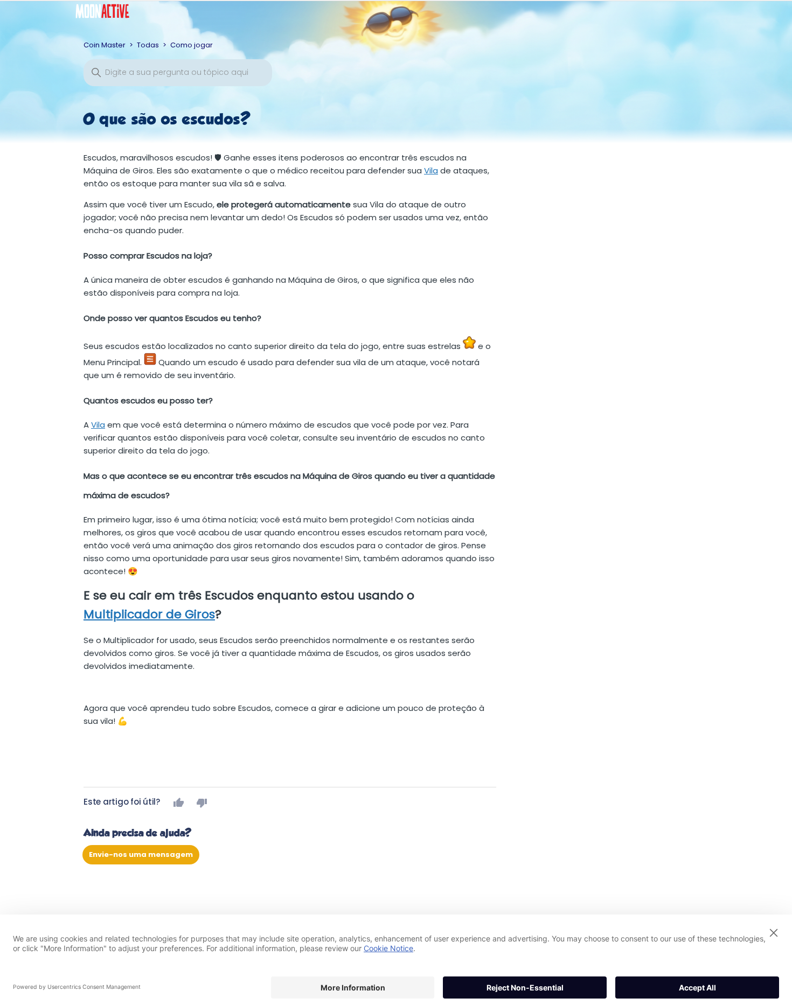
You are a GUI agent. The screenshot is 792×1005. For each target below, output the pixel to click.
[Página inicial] (110, 13)
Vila (431, 170)
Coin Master (105, 45)
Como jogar (191, 45)
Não (202, 802)
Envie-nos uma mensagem (141, 854)
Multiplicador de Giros (149, 614)
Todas (148, 45)
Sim (179, 802)
